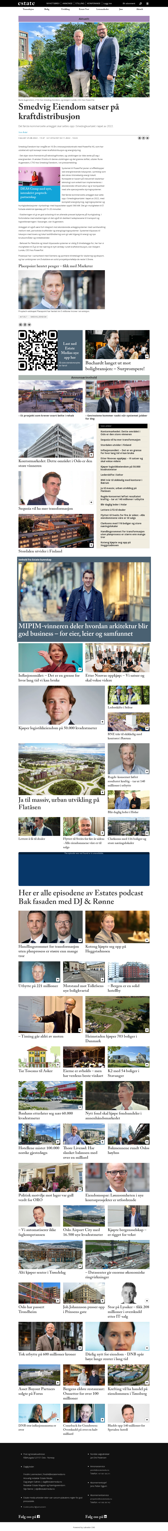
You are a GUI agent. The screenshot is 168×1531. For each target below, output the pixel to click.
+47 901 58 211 (104, 1473)
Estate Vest (84, 9)
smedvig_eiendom (38, 317)
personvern (41, 1507)
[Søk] (140, 3)
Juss (121, 9)
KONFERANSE (93, 3)
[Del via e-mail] (147, 138)
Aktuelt (139, 9)
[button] (23, 397)
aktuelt (23, 317)
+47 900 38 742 (104, 1502)
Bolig (46, 9)
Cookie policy (28, 1507)
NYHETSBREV (53, 3)
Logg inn (107, 3)
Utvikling (65, 9)
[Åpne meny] (147, 3)
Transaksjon (28, 9)
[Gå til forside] (26, 3)
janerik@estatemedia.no (99, 1470)
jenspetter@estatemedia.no (101, 1499)
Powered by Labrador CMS (84, 1527)
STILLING (79, 3)
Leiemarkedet (102, 9)
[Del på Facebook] (139, 138)
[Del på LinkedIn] (143, 138)
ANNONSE (67, 3)
